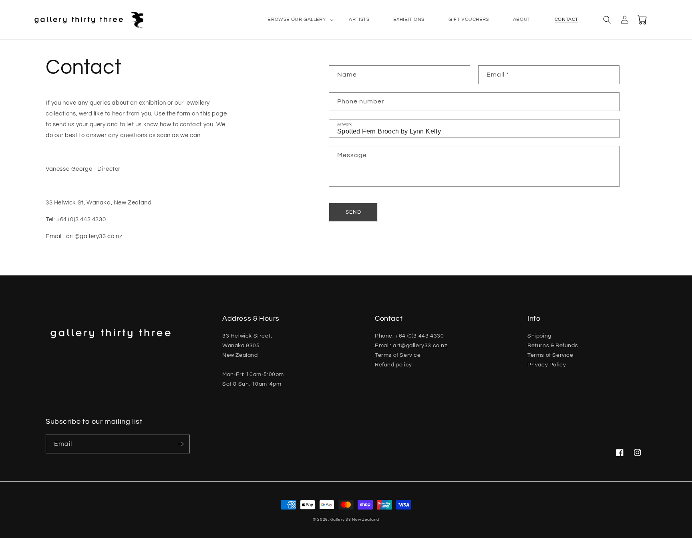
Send (353, 212)
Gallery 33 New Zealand (354, 520)
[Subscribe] (180, 444)
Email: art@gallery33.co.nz (411, 345)
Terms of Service (398, 355)
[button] (296, 20)
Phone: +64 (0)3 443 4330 (409, 336)
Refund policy (393, 365)
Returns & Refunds (552, 345)
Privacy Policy (546, 365)
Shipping (539, 336)
